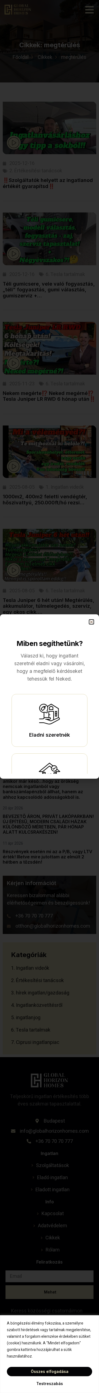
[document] (49, 696)
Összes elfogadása (49, 1371)
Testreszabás (49, 1383)
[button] (91, 622)
